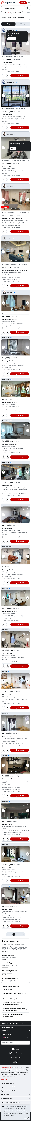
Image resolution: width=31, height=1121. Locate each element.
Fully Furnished (6, 981)
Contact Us (4, 1030)
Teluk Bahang (13, 957)
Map (24, 24)
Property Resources (6, 1098)
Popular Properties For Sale (9, 1087)
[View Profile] (15, 30)
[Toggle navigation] (28, 2)
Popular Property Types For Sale (10, 1102)
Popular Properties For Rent (9, 1091)
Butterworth (5, 957)
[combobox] (14, 8)
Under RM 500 (5, 965)
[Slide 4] (15, 104)
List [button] (9, 24)
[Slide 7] (19, 208)
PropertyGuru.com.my (6, 1067)
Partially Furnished (16, 981)
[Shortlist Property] (27, 87)
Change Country (6, 1034)
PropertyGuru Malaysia (7, 1083)
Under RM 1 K (14, 965)
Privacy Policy (8, 1111)
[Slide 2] (13, 156)
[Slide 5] (16, 104)
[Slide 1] (11, 104)
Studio (4, 973)
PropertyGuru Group (7, 1027)
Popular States (5, 1094)
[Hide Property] (24, 87)
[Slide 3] (14, 208)
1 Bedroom (9, 973)
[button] (26, 33)
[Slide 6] (18, 156)
